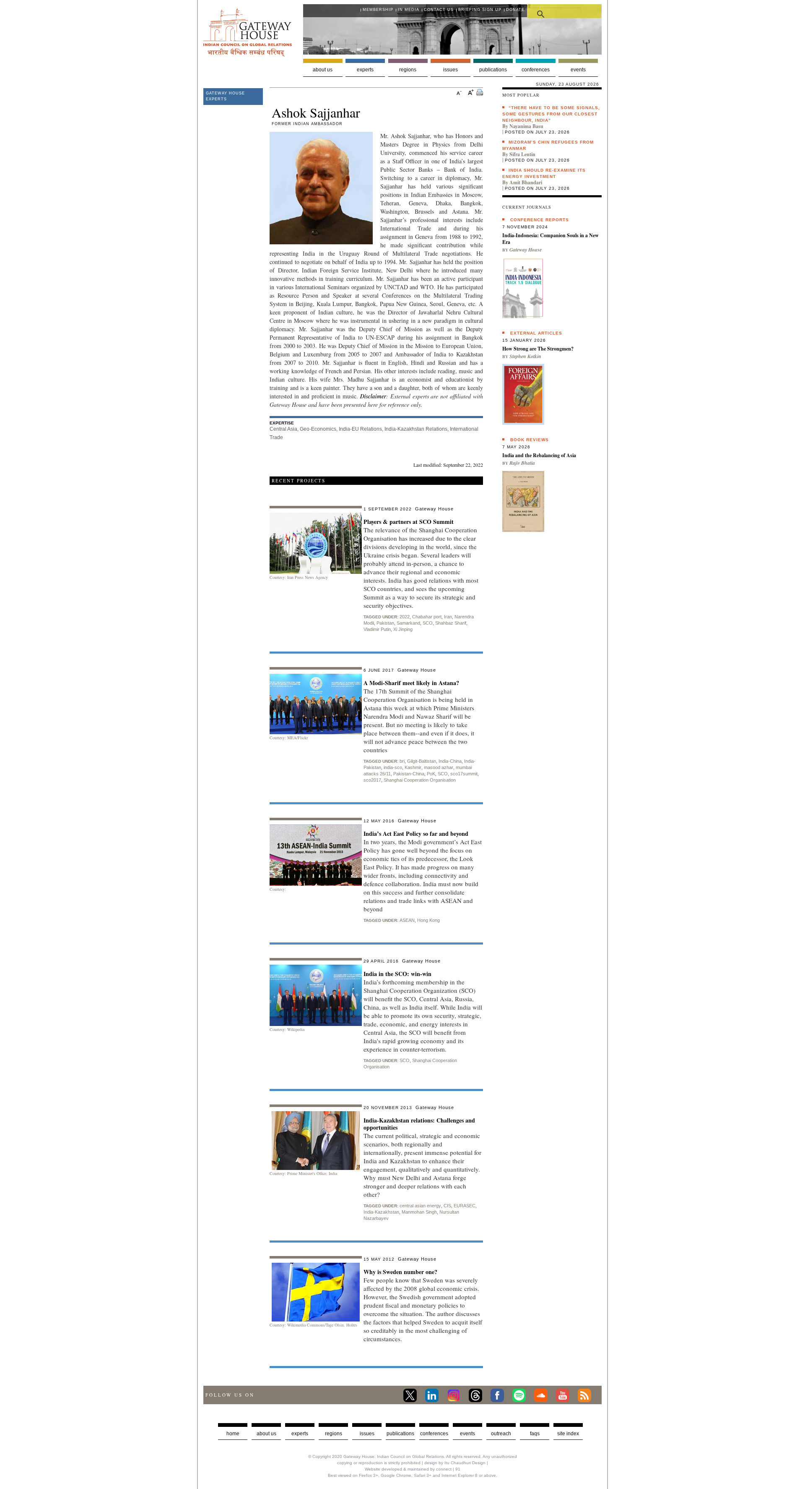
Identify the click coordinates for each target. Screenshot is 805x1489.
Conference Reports (539, 219)
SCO (428, 622)
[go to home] (247, 54)
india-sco (393, 767)
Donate (515, 10)
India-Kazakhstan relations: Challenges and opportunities (419, 1124)
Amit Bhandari (525, 182)
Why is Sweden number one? (400, 1271)
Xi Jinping (403, 629)
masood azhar (438, 767)
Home (232, 1434)
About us (322, 70)
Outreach (501, 1434)
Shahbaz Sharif (450, 622)
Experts (365, 70)
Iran (448, 616)
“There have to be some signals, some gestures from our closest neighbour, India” (551, 114)
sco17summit (464, 773)
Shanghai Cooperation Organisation (420, 779)
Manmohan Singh (419, 1211)
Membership (378, 10)
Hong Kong (428, 920)
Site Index (568, 1434)
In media (408, 10)
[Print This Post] (479, 93)
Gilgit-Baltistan (421, 761)
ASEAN (407, 920)
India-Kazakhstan (381, 1211)
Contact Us (439, 10)
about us (266, 1434)
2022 (405, 616)
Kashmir (413, 767)
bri (402, 761)
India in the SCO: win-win (397, 973)
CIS (447, 1205)
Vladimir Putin (377, 629)
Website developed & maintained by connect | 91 (412, 1469)
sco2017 (372, 779)
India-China (450, 761)
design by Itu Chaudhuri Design (455, 1462)
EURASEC (464, 1205)
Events (578, 70)
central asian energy (420, 1205)
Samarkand (408, 622)
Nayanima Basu (526, 126)
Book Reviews (529, 439)
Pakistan (385, 622)
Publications (493, 70)
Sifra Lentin (522, 154)
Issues (450, 70)
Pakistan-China (408, 773)
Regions (407, 70)
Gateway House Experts (225, 96)
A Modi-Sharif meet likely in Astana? (411, 682)
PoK (431, 773)
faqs (535, 1434)
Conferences (536, 70)
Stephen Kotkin (525, 356)
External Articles (536, 333)
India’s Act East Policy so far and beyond (416, 833)
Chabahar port (426, 616)
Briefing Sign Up (479, 10)
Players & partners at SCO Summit (409, 521)
